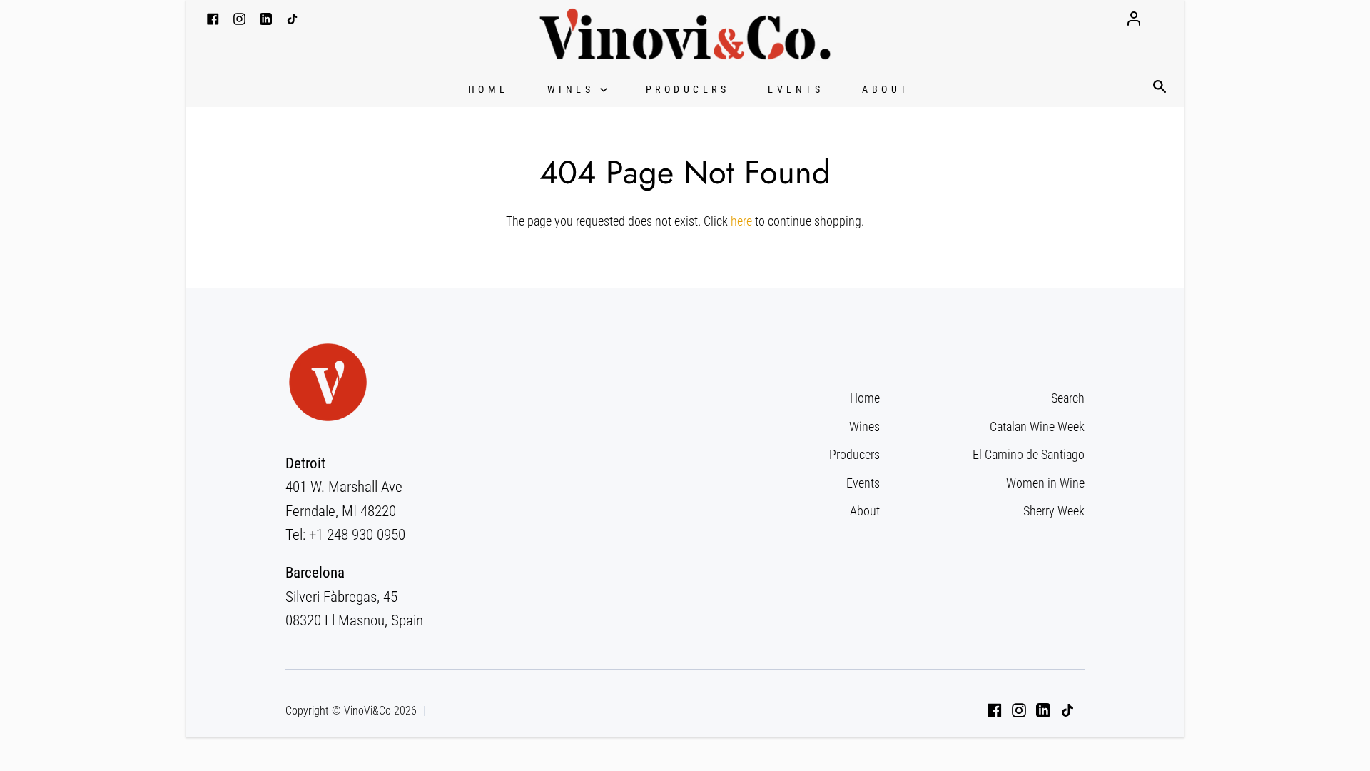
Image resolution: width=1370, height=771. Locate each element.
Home (488, 89)
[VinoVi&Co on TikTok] (1067, 710)
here (741, 220)
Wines (573, 89)
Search (1068, 397)
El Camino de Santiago (1029, 454)
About (886, 89)
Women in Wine (1045, 482)
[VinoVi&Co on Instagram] (1019, 710)
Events (795, 89)
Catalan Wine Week (1037, 426)
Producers (688, 89)
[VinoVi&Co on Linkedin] (1043, 710)
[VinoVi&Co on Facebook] (995, 710)
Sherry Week (1054, 510)
